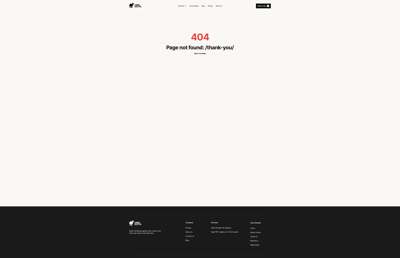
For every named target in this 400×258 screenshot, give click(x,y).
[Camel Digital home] (139, 6)
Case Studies (255, 223)
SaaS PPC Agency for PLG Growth (224, 232)
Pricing (188, 228)
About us (189, 232)
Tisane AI (254, 236)
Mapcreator (254, 245)
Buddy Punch (255, 232)
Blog (187, 240)
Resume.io (254, 241)
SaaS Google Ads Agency (221, 228)
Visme (252, 228)
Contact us (190, 236)
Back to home (200, 53)
